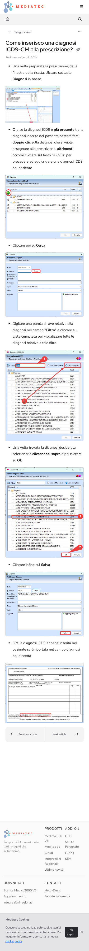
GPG (68, 836)
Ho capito (71, 932)
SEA (68, 859)
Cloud (49, 853)
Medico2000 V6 (53, 838)
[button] (25, 734)
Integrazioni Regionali (53, 861)
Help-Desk (52, 890)
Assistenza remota (57, 896)
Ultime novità (54, 870)
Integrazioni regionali (18, 902)
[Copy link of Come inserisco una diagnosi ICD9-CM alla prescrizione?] (78, 50)
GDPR (69, 853)
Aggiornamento (14, 896)
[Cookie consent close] (82, 932)
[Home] (23, 7)
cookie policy (13, 941)
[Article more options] (80, 32)
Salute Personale (72, 844)
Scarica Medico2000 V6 (20, 890)
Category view (22, 32)
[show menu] (81, 7)
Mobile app (52, 847)
